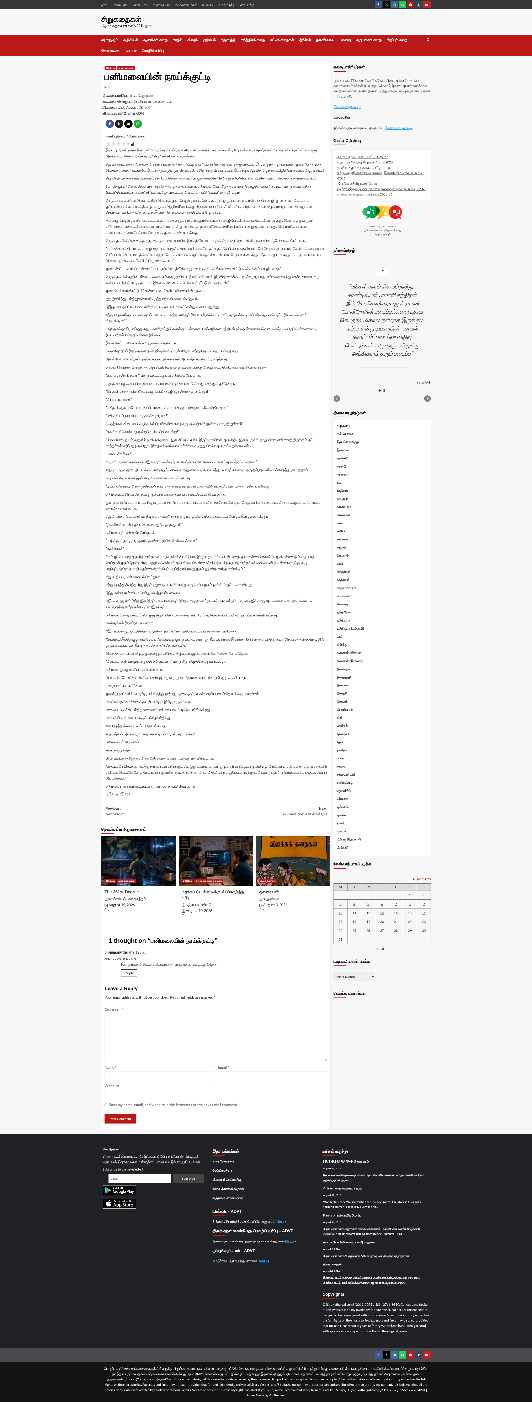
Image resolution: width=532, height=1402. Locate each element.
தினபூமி (342, 693)
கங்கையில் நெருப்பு (349, 1215)
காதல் (177, 40)
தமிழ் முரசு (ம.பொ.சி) (350, 628)
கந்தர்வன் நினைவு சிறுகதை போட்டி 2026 (365, 162)
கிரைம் (192, 40)
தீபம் (339, 717)
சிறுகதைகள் (121, 19)
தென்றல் (342, 726)
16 (424, 912)
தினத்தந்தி (344, 677)
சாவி (340, 563)
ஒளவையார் (269, 892)
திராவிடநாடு (345, 709)
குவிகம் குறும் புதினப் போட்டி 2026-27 (362, 157)
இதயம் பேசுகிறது (348, 442)
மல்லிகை (342, 799)
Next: (305, 811)
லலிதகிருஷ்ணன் (143, 95)
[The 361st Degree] (138, 861)
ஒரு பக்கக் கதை (369, 40)
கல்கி (340, 523)
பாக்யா (341, 758)
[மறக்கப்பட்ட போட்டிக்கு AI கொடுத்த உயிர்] (216, 861)
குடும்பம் (209, 40)
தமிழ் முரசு (343, 620)
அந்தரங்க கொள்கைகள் (228, 1198)
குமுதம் (341, 547)
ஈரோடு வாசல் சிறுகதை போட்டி (357, 183)
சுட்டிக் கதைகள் (282, 40)
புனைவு (345, 40)
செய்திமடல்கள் (222, 1170)
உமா (339, 482)
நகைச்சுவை (325, 40)
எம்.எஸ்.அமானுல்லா (362, 1242)
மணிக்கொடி (345, 782)
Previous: (115, 811)
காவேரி (341, 531)
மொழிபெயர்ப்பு (153, 50)
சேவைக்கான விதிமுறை (228, 1188)
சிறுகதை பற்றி (161, 4)
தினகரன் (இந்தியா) (349, 653)
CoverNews (255, 1395)
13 (382, 912)
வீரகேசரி (342, 847)
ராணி (340, 823)
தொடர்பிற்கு (247, 4)
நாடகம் (131, 50)
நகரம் (365, 1161)
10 (340, 912)
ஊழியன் (342, 490)
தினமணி (343, 685)
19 (368, 921)
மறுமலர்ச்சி (344, 790)
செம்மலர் (342, 604)
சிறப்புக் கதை (397, 40)
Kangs (327, 1215)
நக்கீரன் (342, 750)
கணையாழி (344, 507)
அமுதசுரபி (343, 425)
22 (410, 921)
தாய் (339, 636)
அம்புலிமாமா (345, 434)
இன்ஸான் (343, 450)
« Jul (381, 948)
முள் (339, 1264)
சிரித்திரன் (343, 571)
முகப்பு (105, 4)
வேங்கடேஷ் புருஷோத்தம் (127, 898)
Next (427, 398)
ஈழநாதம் (342, 474)
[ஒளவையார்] (293, 861)
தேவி (340, 742)
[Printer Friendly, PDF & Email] (118, 794)
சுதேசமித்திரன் (346, 588)
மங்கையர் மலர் (346, 774)
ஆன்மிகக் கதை (155, 40)
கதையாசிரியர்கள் (186, 4)
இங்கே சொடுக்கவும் (347, 107)
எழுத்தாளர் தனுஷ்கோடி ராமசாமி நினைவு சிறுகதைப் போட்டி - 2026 (381, 189)
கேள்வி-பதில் (140, 4)
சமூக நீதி (228, 40)
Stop (384, 390)
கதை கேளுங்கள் (223, 1161)
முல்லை (341, 815)
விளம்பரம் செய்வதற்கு (227, 1179)
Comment (114, 1009)
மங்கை (341, 766)
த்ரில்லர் (305, 40)
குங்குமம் (343, 539)
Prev (337, 398)
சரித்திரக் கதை (253, 40)
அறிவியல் (130, 40)
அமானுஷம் (109, 40)
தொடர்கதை (111, 50)
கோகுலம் (343, 555)
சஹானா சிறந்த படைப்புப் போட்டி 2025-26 (364, 194)
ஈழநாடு (341, 466)
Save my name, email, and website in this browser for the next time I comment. (173, 1105)
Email (223, 1067)
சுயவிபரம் (207, 4)
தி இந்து (342, 644)
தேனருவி (343, 734)
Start (380, 390)
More (280, 1221)
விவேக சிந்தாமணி (349, 839)
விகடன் (342, 831)
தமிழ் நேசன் (344, 612)
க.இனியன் (271, 898)
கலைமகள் (343, 515)
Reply (129, 973)
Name (110, 1067)
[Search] (428, 39)
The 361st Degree (122, 892)
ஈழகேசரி (342, 458)
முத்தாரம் (343, 807)
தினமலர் (342, 701)
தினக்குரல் (344, 669)
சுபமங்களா (344, 596)
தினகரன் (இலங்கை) (350, 661)
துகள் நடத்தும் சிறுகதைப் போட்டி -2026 (363, 167)
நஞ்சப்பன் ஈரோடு (199, 904)
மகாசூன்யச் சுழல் (350, 1188)
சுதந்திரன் (343, 580)
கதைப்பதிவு (121, 4)
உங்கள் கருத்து (226, 4)
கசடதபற (342, 498)
